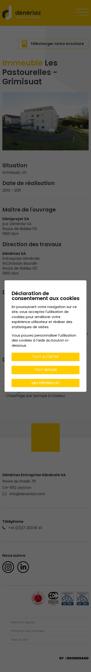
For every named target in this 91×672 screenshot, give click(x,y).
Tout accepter (45, 356)
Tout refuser (45, 370)
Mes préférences (46, 382)
